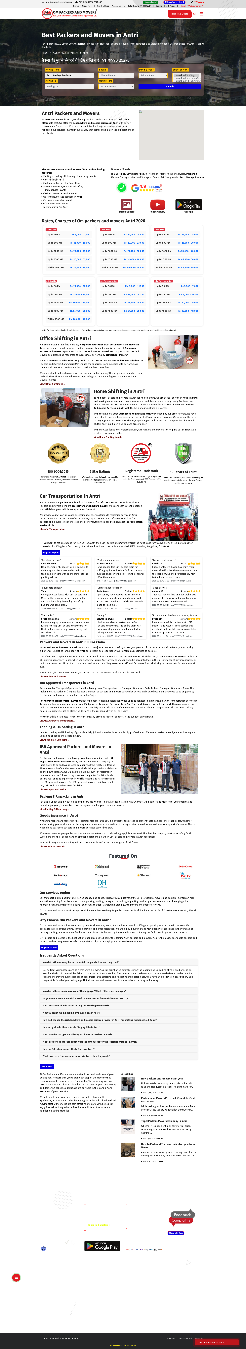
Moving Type (146, 69)
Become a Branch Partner (165, 6)
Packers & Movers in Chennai (55, 1298)
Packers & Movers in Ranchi (54, 1319)
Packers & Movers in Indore (137, 1302)
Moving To (51, 80)
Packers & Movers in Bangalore (181, 1290)
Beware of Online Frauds (82, 6)
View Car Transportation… (53, 529)
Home (45, 53)
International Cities (139, 1228)
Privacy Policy (185, 1338)
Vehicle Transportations (142, 1209)
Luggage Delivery (143, 1223)
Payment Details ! (150, 2)
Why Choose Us (96, 1220)
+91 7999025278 (58, 1227)
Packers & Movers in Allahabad (139, 1290)
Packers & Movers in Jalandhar (97, 1306)
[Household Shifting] (186, 75)
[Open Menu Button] (201, 14)
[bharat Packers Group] (73, 1243)
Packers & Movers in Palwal (54, 1273)
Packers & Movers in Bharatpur (139, 1286)
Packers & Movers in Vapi (178, 1319)
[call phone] (121, 187)
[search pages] (194, 13)
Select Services (181, 69)
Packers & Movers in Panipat (180, 1269)
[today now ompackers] (102, 875)
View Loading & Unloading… (54, 739)
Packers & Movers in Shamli (179, 1281)
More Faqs (47, 1066)
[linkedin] (56, 1243)
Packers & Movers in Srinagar (97, 1319)
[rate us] (146, 188)
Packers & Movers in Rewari (96, 1269)
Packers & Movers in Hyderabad (98, 1302)
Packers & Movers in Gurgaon (97, 1265)
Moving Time (105, 80)
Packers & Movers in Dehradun (98, 1298)
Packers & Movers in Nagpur (55, 1315)
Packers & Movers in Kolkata (180, 1306)
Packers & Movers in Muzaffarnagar (58, 1286)
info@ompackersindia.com (189, 1199)
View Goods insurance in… (53, 846)
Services (199, 1338)
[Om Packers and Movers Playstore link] (102, 1245)
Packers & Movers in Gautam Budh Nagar (185, 1277)
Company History (97, 1199)
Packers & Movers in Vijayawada (98, 1323)
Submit (170, 86)
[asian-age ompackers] (60, 875)
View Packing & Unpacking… (54, 809)
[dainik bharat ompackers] (144, 875)
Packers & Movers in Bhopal (96, 1294)
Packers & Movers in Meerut (96, 1277)
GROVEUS (132, 1345)
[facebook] (44, 1243)
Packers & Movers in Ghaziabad (139, 1277)
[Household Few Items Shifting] (186, 78)
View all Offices (177, 1233)
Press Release (95, 1230)
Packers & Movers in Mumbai (180, 1310)
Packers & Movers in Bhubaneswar (141, 1294)
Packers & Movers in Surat (137, 1319)
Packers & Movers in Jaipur (54, 1306)
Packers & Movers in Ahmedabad (57, 1290)
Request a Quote (118, 6)
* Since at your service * (191, 6)
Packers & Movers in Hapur (137, 1281)
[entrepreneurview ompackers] (144, 866)
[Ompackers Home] (69, 13)
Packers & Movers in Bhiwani (97, 1273)
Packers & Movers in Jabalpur (180, 1302)
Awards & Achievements (100, 1204)
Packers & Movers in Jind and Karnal (183, 1273)
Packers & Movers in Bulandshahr (57, 1281)
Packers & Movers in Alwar (96, 1286)
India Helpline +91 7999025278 (139, 6)
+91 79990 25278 (115, 60)
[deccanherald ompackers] (102, 883)
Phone (103, 69)
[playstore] (17, 1271)
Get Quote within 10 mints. (212, 1342)
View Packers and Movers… (54, 676)
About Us (171, 1338)
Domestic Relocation (140, 1199)
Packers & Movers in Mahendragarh (141, 1273)
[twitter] (49, 1243)
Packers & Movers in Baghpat (97, 1281)
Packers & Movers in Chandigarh (181, 1294)
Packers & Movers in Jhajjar (137, 1269)
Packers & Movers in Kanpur (138, 1306)
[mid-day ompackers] (60, 883)
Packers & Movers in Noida (54, 1277)
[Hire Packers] (44, 1249)
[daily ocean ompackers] (185, 866)
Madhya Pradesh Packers (65, 53)
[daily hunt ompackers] (102, 866)
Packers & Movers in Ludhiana (97, 1310)
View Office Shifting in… (52, 384)
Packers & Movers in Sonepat (55, 1269)
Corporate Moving (138, 1204)
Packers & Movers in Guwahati (180, 1298)
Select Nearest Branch (175, 2)
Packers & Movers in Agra (178, 1286)
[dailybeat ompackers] (185, 875)
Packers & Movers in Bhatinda (55, 1294)
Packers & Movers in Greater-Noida (141, 1298)
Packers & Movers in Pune (179, 1315)
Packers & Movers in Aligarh (96, 1290)
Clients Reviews (96, 1209)
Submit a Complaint (98, 1225)
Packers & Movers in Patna (137, 1315)
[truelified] (67, 1243)
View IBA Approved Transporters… (57, 720)
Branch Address (103, 6)
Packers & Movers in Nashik (96, 1315)
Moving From (52, 69)
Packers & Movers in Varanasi (55, 1323)
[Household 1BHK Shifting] (186, 81)
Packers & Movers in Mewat (137, 1265)
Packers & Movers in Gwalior (55, 1302)
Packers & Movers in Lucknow (55, 1310)
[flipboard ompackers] (60, 866)
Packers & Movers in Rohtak (179, 1265)
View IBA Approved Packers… (54, 789)
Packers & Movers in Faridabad (56, 1265)
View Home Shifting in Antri (108, 437)
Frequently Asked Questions (102, 1214)
